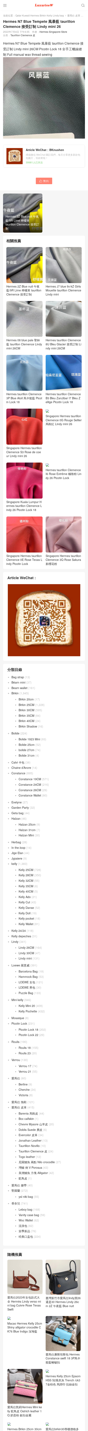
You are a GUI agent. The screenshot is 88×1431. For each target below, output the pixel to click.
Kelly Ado (25, 897)
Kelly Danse (26, 908)
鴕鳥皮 (23, 1178)
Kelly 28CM (26, 875)
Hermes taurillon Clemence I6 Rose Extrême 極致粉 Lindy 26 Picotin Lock (63, 474)
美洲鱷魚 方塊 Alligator (33, 1173)
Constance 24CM (30, 784)
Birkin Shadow (28, 726)
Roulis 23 (25, 1053)
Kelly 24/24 (18, 931)
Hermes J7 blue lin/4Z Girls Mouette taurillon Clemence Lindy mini (63, 290)
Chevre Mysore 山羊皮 (33, 1124)
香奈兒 (15, 1203)
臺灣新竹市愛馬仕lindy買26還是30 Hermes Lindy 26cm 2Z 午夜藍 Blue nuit (63, 1302)
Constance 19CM (30, 779)
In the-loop (18, 848)
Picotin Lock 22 (28, 1035)
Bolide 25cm (27, 745)
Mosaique (17, 1018)
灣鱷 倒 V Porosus (30, 1167)
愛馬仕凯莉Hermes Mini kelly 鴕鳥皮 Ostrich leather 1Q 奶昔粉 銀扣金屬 (24, 1411)
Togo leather (27, 1157)
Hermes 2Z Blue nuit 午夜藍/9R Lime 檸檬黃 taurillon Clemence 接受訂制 (23, 290)
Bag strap (17, 677)
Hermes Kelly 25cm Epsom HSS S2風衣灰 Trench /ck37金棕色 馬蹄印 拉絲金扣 (63, 1380)
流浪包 (23, 1226)
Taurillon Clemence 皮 (22, 35)
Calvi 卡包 (17, 762)
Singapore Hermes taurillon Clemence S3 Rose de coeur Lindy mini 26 (24, 452)
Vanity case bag (29, 1215)
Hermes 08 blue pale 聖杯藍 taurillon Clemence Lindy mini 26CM (24, 344)
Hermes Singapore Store (53, 31)
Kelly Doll (24, 913)
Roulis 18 (25, 1048)
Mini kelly (17, 1000)
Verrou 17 (25, 1066)
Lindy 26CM (26, 947)
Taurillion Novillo (29, 1146)
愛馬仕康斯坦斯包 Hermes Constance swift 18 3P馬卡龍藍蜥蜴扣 (63, 1358)
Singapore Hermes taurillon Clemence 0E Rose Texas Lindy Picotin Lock (24, 560)
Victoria (23, 1095)
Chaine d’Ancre (21, 768)
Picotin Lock (19, 1023)
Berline (23, 1084)
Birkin (15, 693)
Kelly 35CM (26, 886)
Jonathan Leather (30, 1140)
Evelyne (16, 802)
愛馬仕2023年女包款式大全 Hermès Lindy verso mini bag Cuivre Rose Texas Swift (24, 1303)
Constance (18, 773)
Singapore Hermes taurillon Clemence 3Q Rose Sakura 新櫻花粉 (63, 560)
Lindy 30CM (26, 953)
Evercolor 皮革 (28, 1135)
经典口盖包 (26, 1236)
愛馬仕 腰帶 (19, 1185)
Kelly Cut (24, 902)
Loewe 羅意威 (20, 965)
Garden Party (20, 807)
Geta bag (17, 813)
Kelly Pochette (28, 1011)
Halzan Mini (26, 835)
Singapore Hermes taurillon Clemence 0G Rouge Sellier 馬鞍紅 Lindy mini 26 (64, 420)
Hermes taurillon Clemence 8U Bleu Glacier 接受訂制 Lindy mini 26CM (63, 344)
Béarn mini (18, 682)
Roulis (15, 1042)
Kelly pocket (26, 918)
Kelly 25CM (26, 870)
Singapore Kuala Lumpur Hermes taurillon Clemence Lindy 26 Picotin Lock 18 (24, 506)
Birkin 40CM (26, 721)
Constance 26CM (30, 790)
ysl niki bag (26, 1197)
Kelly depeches (21, 936)
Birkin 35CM (26, 715)
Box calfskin (26, 1119)
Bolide (15, 733)
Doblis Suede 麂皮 (30, 1130)
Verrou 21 (25, 1071)
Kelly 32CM (26, 881)
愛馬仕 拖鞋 (19, 1102)
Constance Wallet (30, 795)
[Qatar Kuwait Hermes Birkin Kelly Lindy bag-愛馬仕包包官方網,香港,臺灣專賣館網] (44, 5)
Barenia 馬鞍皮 (28, 1113)
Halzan (15, 818)
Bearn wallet (19, 688)
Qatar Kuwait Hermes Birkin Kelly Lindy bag (39, 15)
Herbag (16, 842)
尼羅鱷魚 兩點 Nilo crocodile (37, 1162)
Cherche (24, 1089)
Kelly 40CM (26, 891)
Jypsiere (16, 858)
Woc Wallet (26, 1220)
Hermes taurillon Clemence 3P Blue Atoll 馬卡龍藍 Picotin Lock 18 (24, 398)
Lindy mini (25, 958)
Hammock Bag (28, 977)
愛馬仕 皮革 (73, 15)
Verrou (15, 1060)
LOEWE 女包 (27, 982)
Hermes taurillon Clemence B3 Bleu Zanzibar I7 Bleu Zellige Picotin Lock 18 (63, 398)
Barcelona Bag (28, 971)
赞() (44, 181)
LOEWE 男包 (27, 987)
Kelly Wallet (26, 924)
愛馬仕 (15, 1078)
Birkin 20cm (26, 699)
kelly (14, 864)
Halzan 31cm (27, 830)
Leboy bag (25, 1209)
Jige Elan (17, 853)
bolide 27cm (26, 750)
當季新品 (24, 1231)
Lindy (14, 942)
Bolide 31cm (27, 755)
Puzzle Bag (26, 993)
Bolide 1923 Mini (29, 739)
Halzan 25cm (27, 824)
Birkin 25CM (26, 705)
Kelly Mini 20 (27, 1006)
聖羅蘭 (15, 1190)
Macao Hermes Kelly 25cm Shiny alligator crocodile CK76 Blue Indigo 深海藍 (24, 1327)
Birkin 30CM (26, 710)
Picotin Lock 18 (28, 1029)
